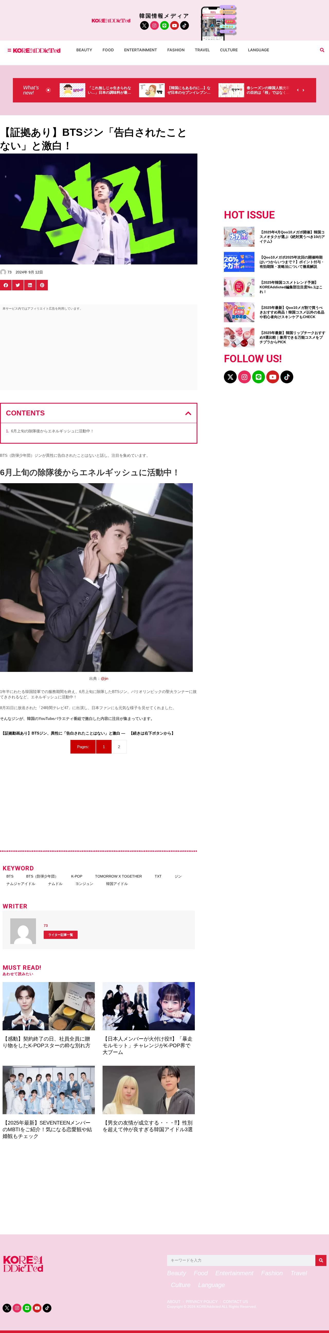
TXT (158, 876)
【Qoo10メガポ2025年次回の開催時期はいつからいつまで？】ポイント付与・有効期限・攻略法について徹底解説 (292, 262)
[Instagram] (154, 25)
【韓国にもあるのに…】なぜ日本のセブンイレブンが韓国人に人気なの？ (189, 92)
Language (258, 49)
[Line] (164, 25)
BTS (9, 876)
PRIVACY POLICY (202, 1301)
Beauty (84, 49)
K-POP (76, 876)
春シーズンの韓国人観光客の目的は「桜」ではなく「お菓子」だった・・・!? (268, 92)
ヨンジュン (84, 884)
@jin (104, 678)
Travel (202, 49)
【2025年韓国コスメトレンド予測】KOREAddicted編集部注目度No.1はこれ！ (291, 287)
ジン (178, 876)
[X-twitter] (230, 376)
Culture (229, 49)
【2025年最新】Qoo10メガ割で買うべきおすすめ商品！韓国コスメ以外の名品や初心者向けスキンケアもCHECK (292, 312)
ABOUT (173, 1301)
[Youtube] (174, 25)
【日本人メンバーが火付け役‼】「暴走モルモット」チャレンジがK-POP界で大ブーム (148, 1045)
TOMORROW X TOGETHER (118, 876)
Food (108, 49)
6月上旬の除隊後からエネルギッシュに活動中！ (52, 431)
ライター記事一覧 (60, 935)
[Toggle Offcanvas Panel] (9, 50)
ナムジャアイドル (20, 884)
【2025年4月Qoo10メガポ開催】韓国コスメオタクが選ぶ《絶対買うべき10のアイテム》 (292, 236)
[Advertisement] (99, 351)
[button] (322, 50)
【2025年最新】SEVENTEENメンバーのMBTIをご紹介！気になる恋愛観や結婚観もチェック (47, 1129)
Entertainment (140, 49)
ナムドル (55, 884)
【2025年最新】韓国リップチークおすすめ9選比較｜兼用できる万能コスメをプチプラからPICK (292, 337)
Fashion (176, 49)
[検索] (320, 1260)
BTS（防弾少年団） (42, 876)
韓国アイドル (117, 884)
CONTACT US (235, 1301)
